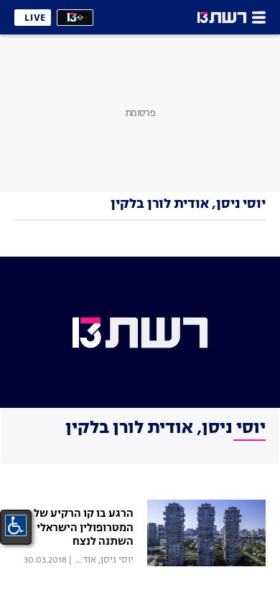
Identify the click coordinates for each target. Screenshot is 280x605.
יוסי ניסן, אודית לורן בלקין (83, 560)
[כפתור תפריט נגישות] (16, 525)
